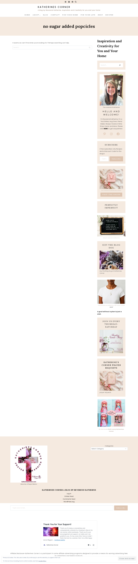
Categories (109, 446)
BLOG (45, 15)
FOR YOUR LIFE (88, 15)
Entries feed (69, 496)
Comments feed (69, 499)
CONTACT (55, 15)
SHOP (100, 15)
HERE (106, 129)
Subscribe (116, 159)
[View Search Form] (75, 2)
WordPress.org (69, 502)
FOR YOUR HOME (70, 15)
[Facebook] (72, 1)
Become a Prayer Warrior (29, 484)
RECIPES (109, 15)
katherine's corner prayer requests (111, 365)
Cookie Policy (42, 561)
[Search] (120, 65)
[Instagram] (69, 1)
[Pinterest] (65, 1)
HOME (27, 15)
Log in (69, 494)
